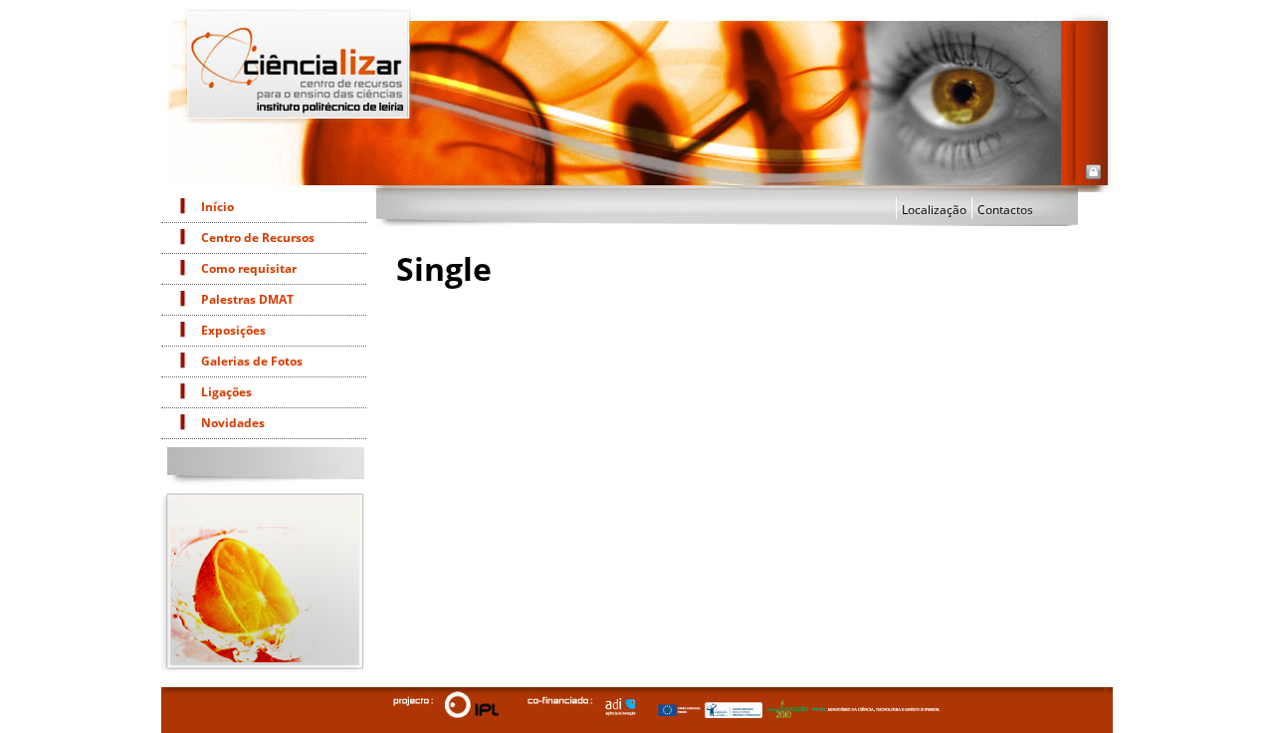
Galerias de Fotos (252, 361)
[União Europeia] (675, 710)
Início (217, 206)
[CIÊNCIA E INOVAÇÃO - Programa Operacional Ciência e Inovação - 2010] (787, 709)
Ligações (226, 391)
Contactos (1005, 209)
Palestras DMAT (247, 299)
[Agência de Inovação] (617, 706)
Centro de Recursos (258, 237)
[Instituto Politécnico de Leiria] (471, 704)
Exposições (233, 330)
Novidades (233, 422)
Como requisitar (249, 268)
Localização (934, 209)
